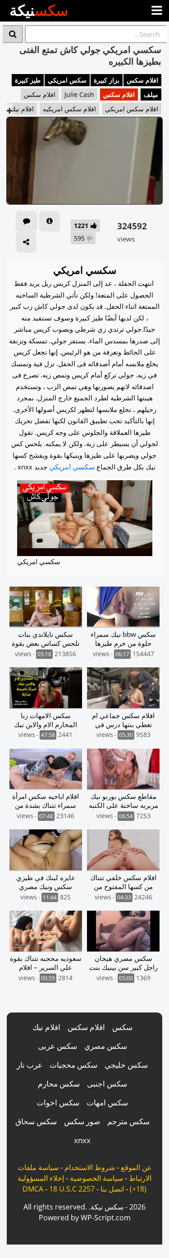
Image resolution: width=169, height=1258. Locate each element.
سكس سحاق (36, 1121)
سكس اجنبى (107, 1083)
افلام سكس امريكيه (69, 109)
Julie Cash (79, 94)
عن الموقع (136, 1167)
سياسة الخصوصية (96, 1178)
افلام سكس (142, 80)
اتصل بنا (112, 1189)
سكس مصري (105, 1046)
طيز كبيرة (28, 80)
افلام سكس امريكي (131, 109)
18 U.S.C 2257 (72, 1189)
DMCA (33, 1189)
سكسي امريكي (72, 467)
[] (13, 34)
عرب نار (29, 1065)
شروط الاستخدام (89, 1167)
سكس (122, 1027)
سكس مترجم (128, 1121)
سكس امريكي (67, 80)
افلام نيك (22, 109)
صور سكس (82, 1121)
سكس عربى (57, 1046)
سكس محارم (59, 1083)
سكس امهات (107, 1102)
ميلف (151, 94)
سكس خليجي (126, 1065)
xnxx (82, 1140)
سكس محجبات (73, 1065)
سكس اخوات (58, 1102)
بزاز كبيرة (106, 80)
